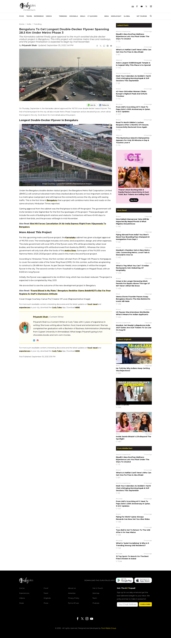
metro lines (70, 250)
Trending (63, 16)
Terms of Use (73, 603)
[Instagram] (151, 6)
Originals (73, 16)
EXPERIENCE (39, 16)
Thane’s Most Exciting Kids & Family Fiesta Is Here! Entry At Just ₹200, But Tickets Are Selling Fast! (133, 192)
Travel (29, 16)
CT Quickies (92, 16)
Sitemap (95, 593)
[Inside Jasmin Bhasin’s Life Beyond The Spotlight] (134, 422)
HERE (77, 307)
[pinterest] (108, 46)
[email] (111, 46)
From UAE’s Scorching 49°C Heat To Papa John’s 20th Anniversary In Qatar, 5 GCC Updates (133, 109)
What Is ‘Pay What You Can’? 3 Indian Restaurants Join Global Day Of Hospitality (132, 268)
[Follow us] (105, 105)
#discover (119, 60)
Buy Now (134, 200)
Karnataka (70, 237)
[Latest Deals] (134, 164)
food (89, 304)
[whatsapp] (104, 46)
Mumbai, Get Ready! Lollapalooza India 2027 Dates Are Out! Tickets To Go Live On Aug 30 (133, 327)
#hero (118, 365)
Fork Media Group (108, 628)
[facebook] (97, 46)
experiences (24, 307)
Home (21, 24)
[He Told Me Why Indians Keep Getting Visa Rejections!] (134, 354)
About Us (72, 588)
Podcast (95, 603)
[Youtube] (141, 6)
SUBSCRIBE (145, 604)
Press (46, 603)
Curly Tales (57, 307)
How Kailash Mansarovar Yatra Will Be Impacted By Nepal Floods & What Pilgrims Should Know (132, 221)
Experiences (24, 593)
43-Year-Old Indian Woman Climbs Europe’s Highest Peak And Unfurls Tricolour (131, 93)
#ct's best (119, 553)
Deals (82, 16)
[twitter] (101, 46)
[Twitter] (146, 6)
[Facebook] (137, 6)
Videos (49, 16)
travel (95, 304)
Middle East (116, 16)
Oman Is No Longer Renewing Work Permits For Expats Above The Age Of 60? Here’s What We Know (133, 283)
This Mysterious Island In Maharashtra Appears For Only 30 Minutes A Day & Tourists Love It (132, 140)
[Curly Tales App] (124, 580)
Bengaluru (51, 200)
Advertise (71, 593)
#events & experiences (123, 31)
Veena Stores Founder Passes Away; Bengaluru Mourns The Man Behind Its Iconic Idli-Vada (133, 299)
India (106, 16)
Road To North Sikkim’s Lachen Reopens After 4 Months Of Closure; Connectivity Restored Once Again (132, 124)
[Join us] (92, 105)
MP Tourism (142, 16)
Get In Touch (97, 588)
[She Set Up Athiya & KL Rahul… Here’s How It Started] (134, 388)
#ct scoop (119, 104)
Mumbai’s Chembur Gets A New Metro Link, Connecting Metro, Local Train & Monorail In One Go (133, 252)
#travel (118, 47)
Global (127, 16)
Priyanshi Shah (29, 45)
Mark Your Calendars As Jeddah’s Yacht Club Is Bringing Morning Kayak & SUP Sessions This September (133, 78)
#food (118, 263)
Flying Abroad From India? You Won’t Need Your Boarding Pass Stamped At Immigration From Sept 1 (133, 237)
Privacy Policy (73, 598)
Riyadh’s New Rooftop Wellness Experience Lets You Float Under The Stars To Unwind (132, 36)
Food (21, 16)
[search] (150, 16)
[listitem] (65, 112)
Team (94, 598)
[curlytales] (26, 583)
